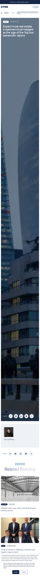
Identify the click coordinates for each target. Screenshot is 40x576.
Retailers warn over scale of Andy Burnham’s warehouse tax (18, 509)
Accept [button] (16, 572)
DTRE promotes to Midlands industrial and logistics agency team (18, 550)
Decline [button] (24, 572)
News (13, 12)
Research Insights (6, 13)
